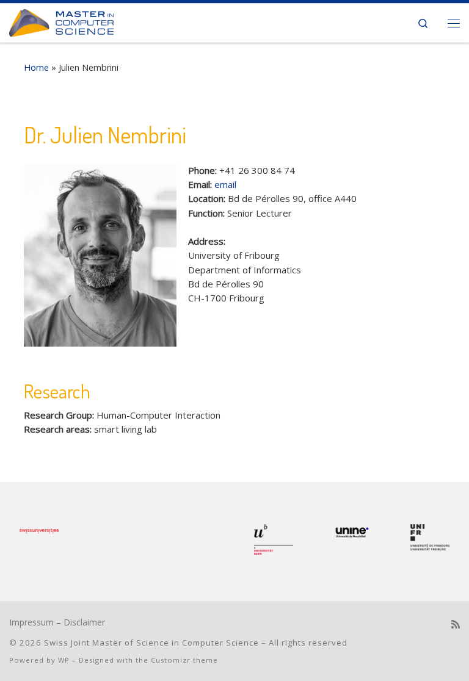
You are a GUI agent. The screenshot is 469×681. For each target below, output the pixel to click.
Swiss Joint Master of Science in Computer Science (151, 642)
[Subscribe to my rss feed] (455, 624)
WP (64, 660)
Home (36, 67)
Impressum (31, 622)
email (225, 184)
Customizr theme (184, 660)
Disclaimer (84, 622)
